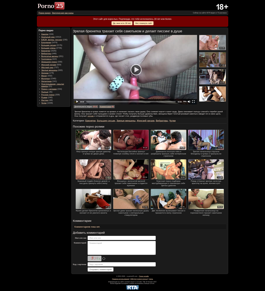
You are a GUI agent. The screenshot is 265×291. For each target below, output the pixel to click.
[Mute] (189, 101)
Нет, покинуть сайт (143, 23)
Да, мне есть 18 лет (122, 23)
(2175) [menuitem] (51, 45)
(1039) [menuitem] (47, 103)
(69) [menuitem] (47, 100)
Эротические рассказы (63, 13)
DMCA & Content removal (139, 279)
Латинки (45, 73)
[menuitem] (45, 13)
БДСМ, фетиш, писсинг (51, 40)
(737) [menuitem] (50, 67)
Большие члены (48, 48)
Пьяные (44, 92)
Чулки (44, 103)
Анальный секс (48, 37)
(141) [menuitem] (49, 81)
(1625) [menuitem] (48, 51)
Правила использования (120, 279)
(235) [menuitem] (54, 40)
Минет (44, 76)
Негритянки (46, 81)
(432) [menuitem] (46, 76)
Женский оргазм (48, 65)
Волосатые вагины (49, 56)
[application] (135, 69)
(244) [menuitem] (51, 89)
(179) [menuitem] (47, 73)
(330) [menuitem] (51, 62)
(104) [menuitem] (47, 34)
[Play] (135, 69)
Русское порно (48, 95)
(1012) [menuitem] (51, 37)
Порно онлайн (144, 276)
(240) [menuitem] (47, 97)
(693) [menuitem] (52, 70)
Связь (151, 279)
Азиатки (44, 34)
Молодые (45, 78)
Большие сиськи (48, 45)
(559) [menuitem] (51, 65)
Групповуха (46, 59)
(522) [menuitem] (49, 59)
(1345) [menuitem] (48, 78)
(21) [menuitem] (52, 85)
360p (185, 101)
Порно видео (45, 13)
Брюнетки (45, 51)
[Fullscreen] (193, 101)
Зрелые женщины (49, 70)
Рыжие (44, 97)
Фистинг (45, 100)
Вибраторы (46, 53)
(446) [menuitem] (49, 53)
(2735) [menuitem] (51, 48)
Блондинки (46, 42)
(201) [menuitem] (52, 56)
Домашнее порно (49, 62)
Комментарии (105, 107)
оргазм (91, 116)
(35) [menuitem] (46, 92)
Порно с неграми (49, 89)
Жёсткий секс (47, 67)
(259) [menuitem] (50, 95)
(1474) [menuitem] (49, 42)
